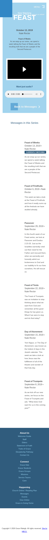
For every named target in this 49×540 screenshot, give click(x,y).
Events (24, 497)
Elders (24, 442)
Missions (24, 474)
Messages (24, 494)
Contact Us (24, 455)
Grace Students (24, 468)
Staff (24, 439)
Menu (37, 7)
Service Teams (24, 477)
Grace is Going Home (24, 503)
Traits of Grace (24, 449)
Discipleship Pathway (24, 452)
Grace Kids (24, 465)
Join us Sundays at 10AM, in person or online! (26, 14)
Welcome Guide (24, 436)
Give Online (24, 500)
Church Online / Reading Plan (24, 490)
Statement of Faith (24, 446)
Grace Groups (24, 471)
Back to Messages (25, 106)
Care (24, 481)
